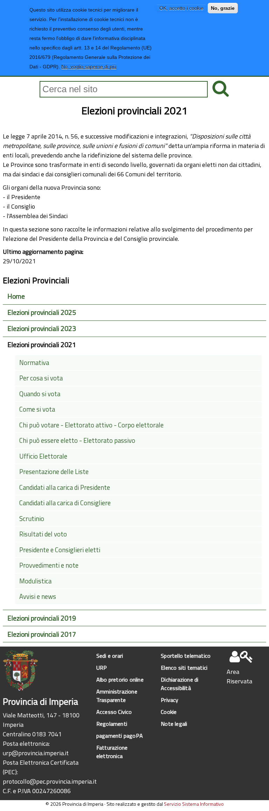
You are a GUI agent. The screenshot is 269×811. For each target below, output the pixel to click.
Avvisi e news (37, 596)
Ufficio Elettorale (43, 456)
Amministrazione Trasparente (116, 695)
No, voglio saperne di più (88, 66)
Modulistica (35, 581)
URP (101, 667)
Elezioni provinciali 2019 (41, 618)
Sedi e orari (109, 655)
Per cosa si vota (41, 378)
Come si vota (37, 409)
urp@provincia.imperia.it (36, 753)
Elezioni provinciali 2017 (41, 634)
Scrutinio (31, 518)
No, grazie (223, 8)
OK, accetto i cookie (181, 8)
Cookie (169, 712)
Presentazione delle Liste (54, 472)
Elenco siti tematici (184, 667)
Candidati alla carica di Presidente (64, 487)
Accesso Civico (114, 712)
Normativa (34, 362)
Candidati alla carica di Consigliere (65, 503)
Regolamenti (111, 723)
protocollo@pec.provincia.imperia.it (50, 781)
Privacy (169, 700)
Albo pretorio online (120, 679)
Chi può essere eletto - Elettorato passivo (77, 440)
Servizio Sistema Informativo (194, 803)
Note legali (174, 723)
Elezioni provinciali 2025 (41, 312)
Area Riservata (239, 676)
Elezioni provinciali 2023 (41, 328)
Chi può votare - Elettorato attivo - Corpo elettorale (91, 425)
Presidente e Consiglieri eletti (59, 550)
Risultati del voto (43, 534)
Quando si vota (39, 394)
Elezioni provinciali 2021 (41, 344)
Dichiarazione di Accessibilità (179, 683)
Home (16, 296)
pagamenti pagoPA (119, 735)
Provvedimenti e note (48, 565)
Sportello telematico (186, 655)
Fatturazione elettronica (111, 751)
